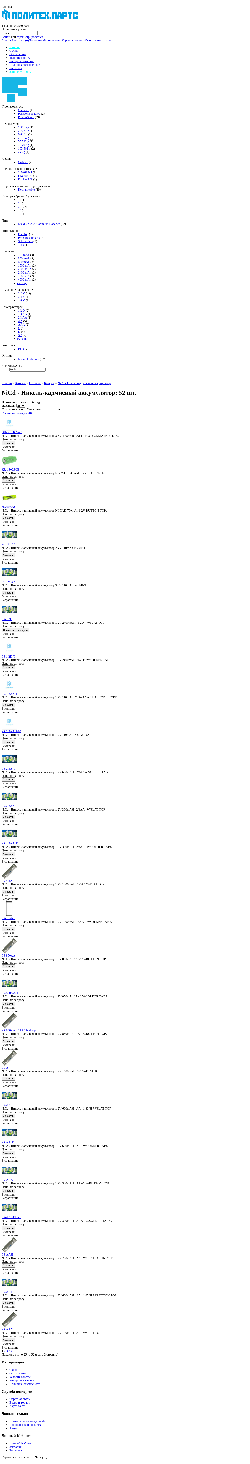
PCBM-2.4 (8, 544)
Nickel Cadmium (28, 359)
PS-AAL (7, 1292)
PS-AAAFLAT (11, 1217)
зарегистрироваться (30, 37)
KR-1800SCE (10, 469)
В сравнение (10, 450)
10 (19, 203)
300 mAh (24, 258)
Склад (13, 50)
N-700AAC (9, 507)
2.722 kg (23, 130)
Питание (35, 383)
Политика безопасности (25, 64)
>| (12, 1351)
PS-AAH (7, 1254)
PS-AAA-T (25, 179)
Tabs (21, 244)
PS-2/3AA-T (10, 843)
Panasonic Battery (29, 113)
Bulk (21, 348)
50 (19, 213)
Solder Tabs (25, 241)
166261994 (25, 172)
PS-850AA (8, 955)
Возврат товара (19, 1402)
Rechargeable (26, 189)
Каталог (14, 47)
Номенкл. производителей (27, 1421)
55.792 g (23, 141)
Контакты (15, 68)
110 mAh (23, 255)
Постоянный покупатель (45, 40)
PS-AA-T (8, 1142)
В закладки (9, 447)
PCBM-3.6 (8, 581)
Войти (6, 37)
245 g (21, 152)
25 (19, 210)
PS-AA (6, 1105)
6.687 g (22, 134)
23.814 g (23, 138)
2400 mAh (24, 272)
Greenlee (23, 110)
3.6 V (21, 300)
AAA (21, 324)
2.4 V (21, 296)
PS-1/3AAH (9, 694)
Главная (7, 40)
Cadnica (23, 162)
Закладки (15, 1447)
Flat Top (23, 234)
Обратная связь (19, 1399)
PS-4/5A (7, 880)
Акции (14, 1428)
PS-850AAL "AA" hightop (19, 1030)
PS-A (5, 1067)
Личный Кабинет (21, 1443)
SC (20, 335)
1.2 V (21, 293)
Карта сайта (17, 1406)
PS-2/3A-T (8, 768)
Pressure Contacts (29, 237)
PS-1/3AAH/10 (11, 731)
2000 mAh (24, 269)
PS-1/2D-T (8, 656)
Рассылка (15, 1450)
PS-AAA (7, 1179)
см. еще (22, 283)
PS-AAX (7, 1329)
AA (20, 321)
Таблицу (34, 402)
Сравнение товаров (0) (17, 413)
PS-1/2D (7, 619)
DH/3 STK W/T (12, 432)
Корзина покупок (73, 40)
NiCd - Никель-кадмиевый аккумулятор (84, 383)
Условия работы (20, 57)
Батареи (49, 383)
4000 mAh (24, 279)
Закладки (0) (20, 40)
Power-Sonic (26, 117)
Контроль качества (21, 61)
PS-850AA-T (10, 993)
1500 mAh (24, 265)
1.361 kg (23, 127)
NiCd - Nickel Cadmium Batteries (39, 224)
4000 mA (23, 276)
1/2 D (21, 310)
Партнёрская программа (25, 1424)
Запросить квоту (20, 71)
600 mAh (24, 262)
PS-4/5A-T (8, 918)
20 (19, 206)
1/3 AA (22, 314)
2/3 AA (22, 317)
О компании (17, 54)
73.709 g (23, 145)
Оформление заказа (98, 40)
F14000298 (25, 175)
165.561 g (24, 148)
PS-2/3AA (8, 806)
